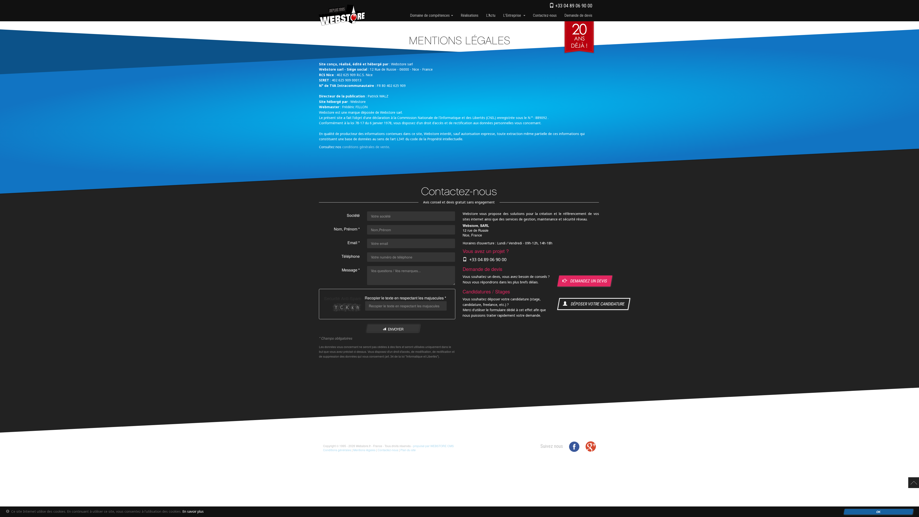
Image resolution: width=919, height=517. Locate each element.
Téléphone (351, 256)
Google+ (590, 446)
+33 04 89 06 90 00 (573, 6)
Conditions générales (337, 450)
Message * (351, 270)
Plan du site (408, 450)
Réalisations (469, 15)
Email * (353, 242)
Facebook (574, 446)
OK (878, 512)
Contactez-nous (545, 15)
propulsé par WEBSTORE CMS (433, 446)
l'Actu (490, 15)
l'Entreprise (513, 15)
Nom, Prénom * (347, 229)
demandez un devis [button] (587, 280)
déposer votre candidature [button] (596, 303)
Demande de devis (578, 15)
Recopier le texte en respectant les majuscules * (405, 298)
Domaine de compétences (430, 15)
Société (353, 215)
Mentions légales (364, 450)
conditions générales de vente (365, 146)
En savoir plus (193, 511)
